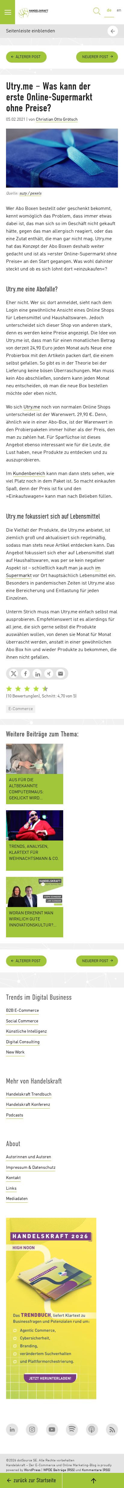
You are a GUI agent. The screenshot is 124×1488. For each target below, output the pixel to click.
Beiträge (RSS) (64, 1470)
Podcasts (14, 1115)
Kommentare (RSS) (96, 1470)
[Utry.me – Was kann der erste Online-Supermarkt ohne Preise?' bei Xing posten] (48, 673)
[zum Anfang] (93, 1480)
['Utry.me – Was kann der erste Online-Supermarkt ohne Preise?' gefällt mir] (25, 673)
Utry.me (31, 407)
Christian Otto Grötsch (57, 119)
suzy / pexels (30, 193)
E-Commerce (20, 709)
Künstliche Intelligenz (26, 1031)
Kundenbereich (29, 473)
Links (11, 1188)
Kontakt (13, 1178)
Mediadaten (17, 1199)
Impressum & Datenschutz (30, 1167)
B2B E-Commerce (22, 1010)
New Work (15, 1052)
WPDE (47, 1470)
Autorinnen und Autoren (28, 1157)
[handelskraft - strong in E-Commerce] (34, 12)
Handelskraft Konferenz (28, 1105)
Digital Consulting (23, 1042)
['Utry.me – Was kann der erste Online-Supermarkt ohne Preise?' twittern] (13, 673)
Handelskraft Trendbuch (28, 1094)
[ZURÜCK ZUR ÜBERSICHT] (113, 946)
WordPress (32, 1470)
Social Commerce (22, 1021)
